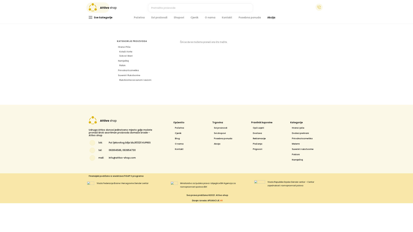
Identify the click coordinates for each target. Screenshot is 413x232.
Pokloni (296, 154)
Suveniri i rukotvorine (129, 75)
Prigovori (257, 149)
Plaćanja (257, 143)
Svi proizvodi (159, 17)
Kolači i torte (125, 51)
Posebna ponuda (250, 17)
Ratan (122, 65)
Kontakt (227, 17)
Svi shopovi (220, 133)
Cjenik (194, 17)
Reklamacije (259, 138)
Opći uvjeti (258, 127)
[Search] (249, 8)
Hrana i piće (124, 46)
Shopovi (179, 17)
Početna (139, 17)
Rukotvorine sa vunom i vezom (135, 80)
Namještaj (123, 60)
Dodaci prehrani (300, 133)
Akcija (271, 17)
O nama (210, 17)
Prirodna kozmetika (128, 70)
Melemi (296, 143)
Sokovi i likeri (126, 55)
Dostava (257, 133)
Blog (177, 138)
